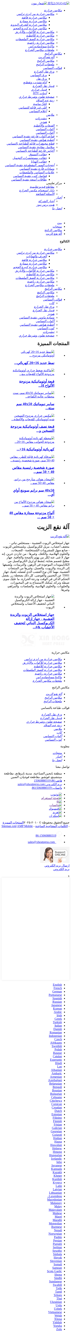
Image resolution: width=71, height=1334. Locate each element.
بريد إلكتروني (61, 869)
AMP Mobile (25, 826)
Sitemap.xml (9, 826)
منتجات (57, 226)
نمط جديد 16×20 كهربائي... (34, 363)
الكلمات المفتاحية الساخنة (51, 826)
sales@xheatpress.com (42, 842)
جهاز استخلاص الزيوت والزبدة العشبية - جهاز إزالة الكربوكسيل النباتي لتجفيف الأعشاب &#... (32, 621)
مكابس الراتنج (53, 230)
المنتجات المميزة (13, 822)
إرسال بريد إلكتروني (56, 865)
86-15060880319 (46, 835)
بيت (59, 223)
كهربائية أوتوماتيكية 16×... (35, 449)
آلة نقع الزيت (54, 233)
